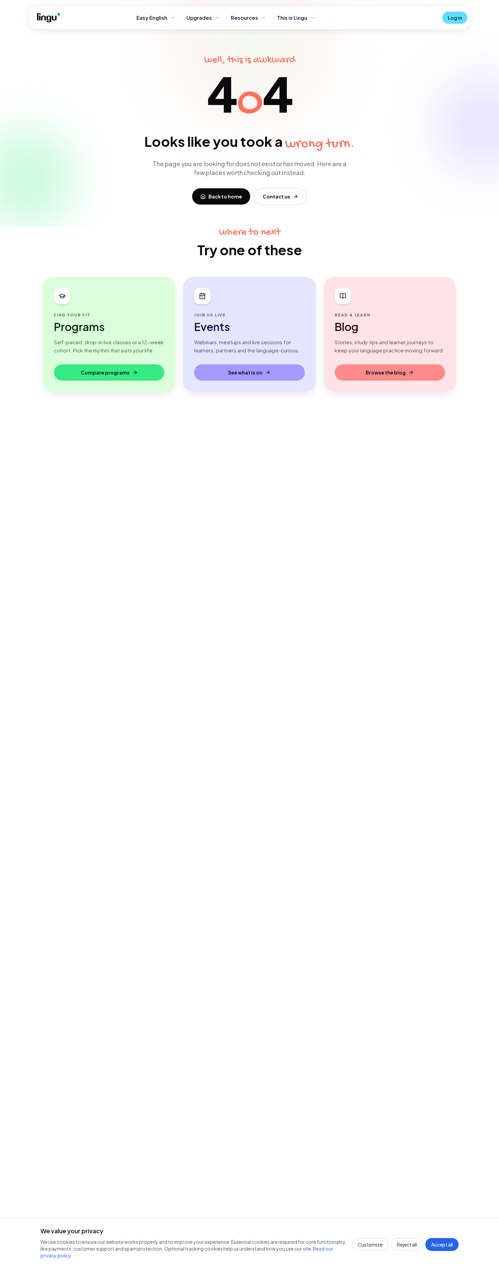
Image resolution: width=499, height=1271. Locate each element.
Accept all (442, 1244)
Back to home (225, 196)
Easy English (151, 17)
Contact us (276, 196)
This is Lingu (292, 17)
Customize (370, 1244)
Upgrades (199, 17)
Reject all (407, 1244)
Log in (455, 18)
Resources (244, 17)
